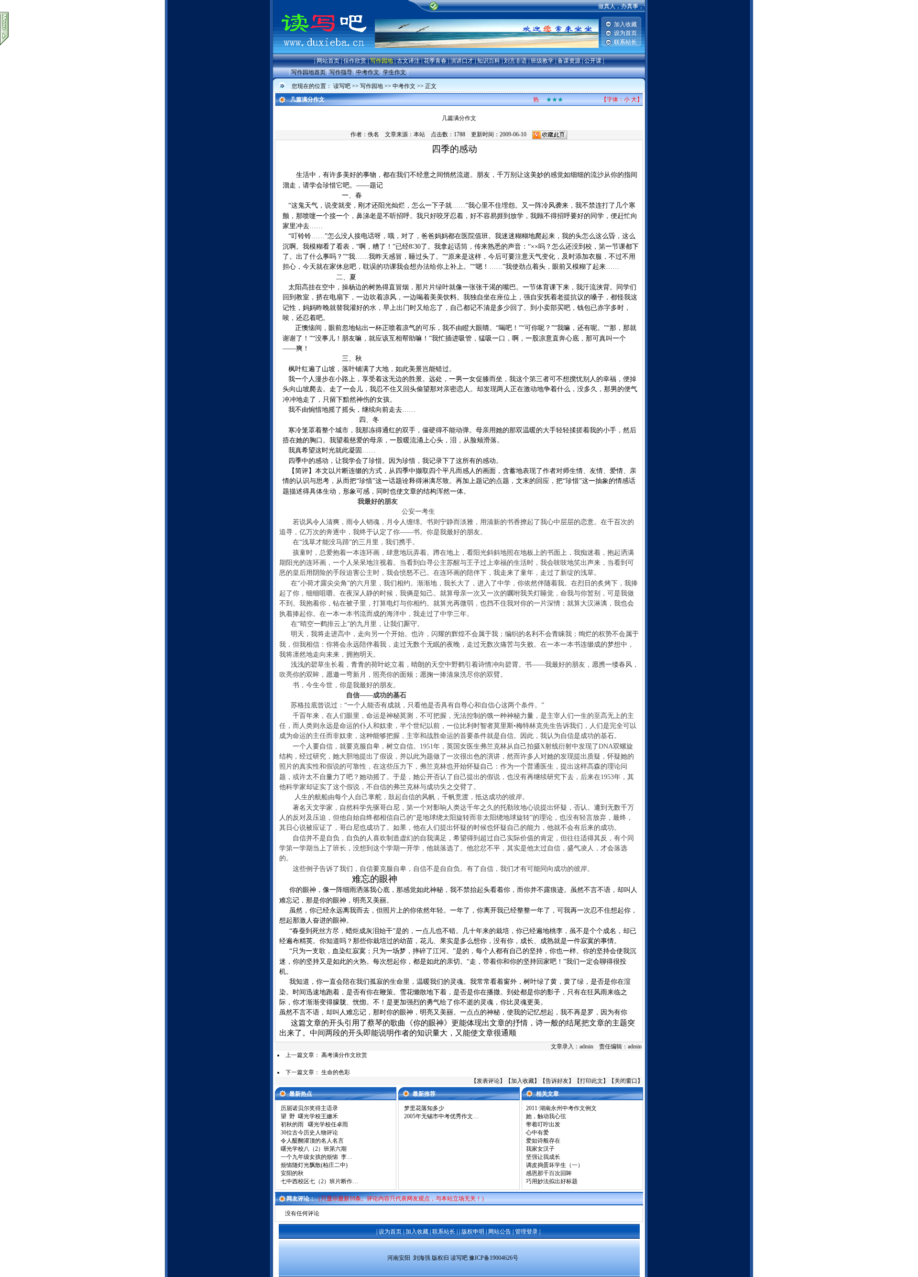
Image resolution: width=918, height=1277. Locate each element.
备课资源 (568, 60)
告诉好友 (557, 1081)
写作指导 (341, 72)
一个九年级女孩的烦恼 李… (316, 1157)
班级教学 (542, 60)
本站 (419, 134)
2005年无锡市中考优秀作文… (441, 1116)
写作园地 (381, 60)
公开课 (592, 60)
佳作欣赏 (354, 60)
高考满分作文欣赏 (344, 1055)
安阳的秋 (292, 1173)
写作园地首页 (308, 72)
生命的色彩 (335, 1072)
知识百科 (488, 60)
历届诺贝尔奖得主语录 (309, 1108)
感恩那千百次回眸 (549, 1173)
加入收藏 (625, 24)
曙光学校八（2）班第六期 (314, 1148)
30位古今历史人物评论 (309, 1132)
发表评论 (488, 1081)
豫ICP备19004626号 (493, 1258)
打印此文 (591, 1081)
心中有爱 (537, 1132)
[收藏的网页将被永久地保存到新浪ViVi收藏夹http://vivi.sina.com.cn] (550, 134)
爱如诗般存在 (543, 1140)
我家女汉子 (540, 1148)
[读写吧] (324, 52)
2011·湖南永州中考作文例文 (561, 1108)
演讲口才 (461, 60)
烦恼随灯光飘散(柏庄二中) (314, 1165)
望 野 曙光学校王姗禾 (309, 1116)
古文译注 (408, 60)
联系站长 (625, 42)
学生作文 (394, 72)
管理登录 (526, 1231)
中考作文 (368, 72)
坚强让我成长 (543, 1157)
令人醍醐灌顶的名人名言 (312, 1140)
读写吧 (341, 86)
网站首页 (328, 60)
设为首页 (625, 33)
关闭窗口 (625, 1081)
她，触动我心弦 (546, 1116)
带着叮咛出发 (543, 1124)
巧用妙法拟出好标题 (552, 1181)
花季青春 (435, 60)
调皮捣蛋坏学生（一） (554, 1165)
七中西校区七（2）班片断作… (319, 1181)
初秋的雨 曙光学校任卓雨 (314, 1124)
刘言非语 (515, 60)
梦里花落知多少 (424, 1108)
